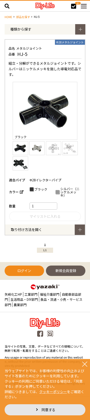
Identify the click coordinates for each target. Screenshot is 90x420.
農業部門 (20, 304)
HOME (8, 17)
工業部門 (30, 294)
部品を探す (23, 17)
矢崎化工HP (13, 294)
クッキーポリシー (53, 391)
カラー (14, 191)
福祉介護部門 (49, 294)
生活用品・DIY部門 (24, 299)
